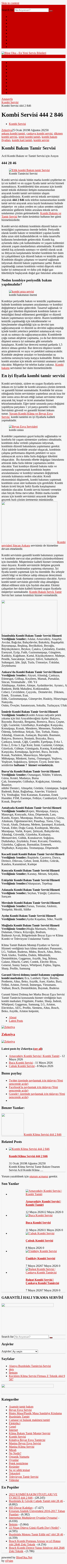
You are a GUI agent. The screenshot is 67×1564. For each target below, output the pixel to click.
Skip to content (10, 3)
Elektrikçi (14, 1423)
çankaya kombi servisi (39, 133)
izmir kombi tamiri (29, 136)
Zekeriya (6, 130)
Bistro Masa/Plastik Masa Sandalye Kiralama (35, 1413)
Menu (4, 6)
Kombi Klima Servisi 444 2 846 (28, 1156)
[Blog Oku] (23, 53)
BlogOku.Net (24, 1557)
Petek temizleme (18, 1463)
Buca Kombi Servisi (21, 1062)
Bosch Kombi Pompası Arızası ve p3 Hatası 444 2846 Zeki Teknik (34, 1543)
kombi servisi (41, 140)
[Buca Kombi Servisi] (39, 1215)
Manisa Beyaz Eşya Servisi (25, 1443)
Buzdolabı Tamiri (19, 1416)
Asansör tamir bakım (21, 1406)
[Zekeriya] (8, 1027)
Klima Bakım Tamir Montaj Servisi (29, 1433)
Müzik (13, 46)
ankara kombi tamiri (13, 133)
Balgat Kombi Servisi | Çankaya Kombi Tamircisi (42, 1281)
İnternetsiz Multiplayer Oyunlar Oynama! (33, 1517)
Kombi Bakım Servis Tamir (45, 591)
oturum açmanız (38, 1176)
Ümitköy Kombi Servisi (40, 1258)
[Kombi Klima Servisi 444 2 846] (29, 1149)
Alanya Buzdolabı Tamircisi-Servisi (30, 1366)
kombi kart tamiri (22, 140)
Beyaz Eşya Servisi (20, 1410)
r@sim (9, 1560)
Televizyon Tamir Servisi (23, 1476)
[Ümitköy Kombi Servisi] (41, 1251)
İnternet (13, 26)
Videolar (14, 43)
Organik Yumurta (19, 1456)
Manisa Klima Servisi (21, 1446)
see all (38, 1048)
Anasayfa (7, 99)
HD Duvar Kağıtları (21, 1507)
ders (11, 1369)
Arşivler (6, 1351)
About (12, 1017)
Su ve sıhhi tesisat (19, 1470)
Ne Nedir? (15, 36)
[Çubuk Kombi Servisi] (40, 1233)
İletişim (13, 1372)
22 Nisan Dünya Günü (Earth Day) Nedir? (34, 1527)
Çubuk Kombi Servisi (22, 1066)
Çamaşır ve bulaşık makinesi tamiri (29, 1420)
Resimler (14, 40)
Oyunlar (14, 1460)
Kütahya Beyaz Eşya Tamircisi (27, 1440)
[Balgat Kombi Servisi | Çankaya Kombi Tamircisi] (46, 1272)
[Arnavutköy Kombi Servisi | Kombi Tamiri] (46, 1194)
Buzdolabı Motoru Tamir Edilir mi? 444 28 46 (36, 1534)
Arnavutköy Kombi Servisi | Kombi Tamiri (34, 1056)
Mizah (12, 30)
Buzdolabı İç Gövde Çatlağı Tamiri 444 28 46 (36, 1501)
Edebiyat (14, 33)
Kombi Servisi (9, 102)
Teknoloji (14, 23)
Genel (12, 20)
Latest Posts (16, 1020)
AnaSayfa (15, 16)
